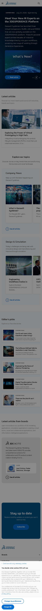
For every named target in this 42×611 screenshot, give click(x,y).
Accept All (8, 607)
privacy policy (6, 594)
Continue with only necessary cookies (14, 563)
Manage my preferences (12, 601)
